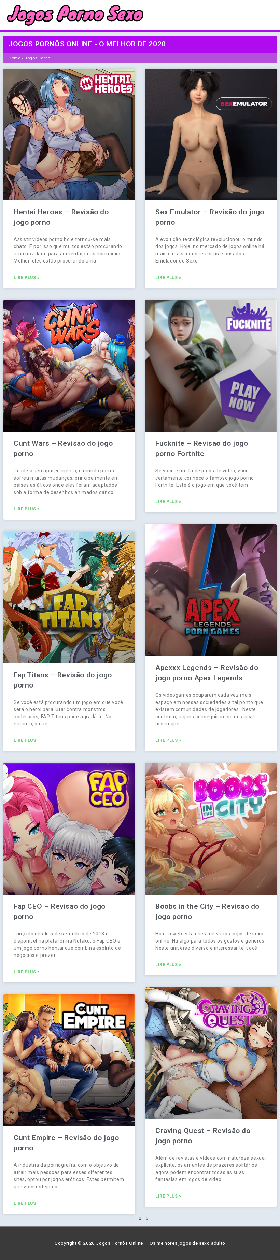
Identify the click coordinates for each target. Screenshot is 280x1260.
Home (14, 58)
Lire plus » (27, 277)
